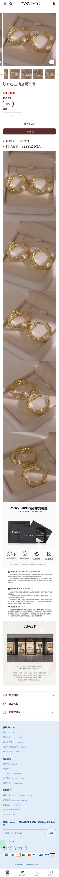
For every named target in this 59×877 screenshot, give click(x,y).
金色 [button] (8, 104)
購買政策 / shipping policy (13, 783)
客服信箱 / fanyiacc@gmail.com (15, 800)
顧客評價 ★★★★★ (11, 810)
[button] (5, 4)
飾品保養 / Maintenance (12, 769)
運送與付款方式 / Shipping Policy (16, 747)
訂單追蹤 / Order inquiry (12, 773)
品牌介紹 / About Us (10, 733)
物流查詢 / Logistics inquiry (13, 778)
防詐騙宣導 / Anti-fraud (12, 752)
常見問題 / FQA (9, 815)
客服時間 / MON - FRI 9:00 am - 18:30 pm (18, 795)
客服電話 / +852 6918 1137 (12, 805)
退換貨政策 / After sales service (14, 742)
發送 (51, 833)
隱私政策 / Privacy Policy (12, 737)
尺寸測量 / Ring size (10, 764)
